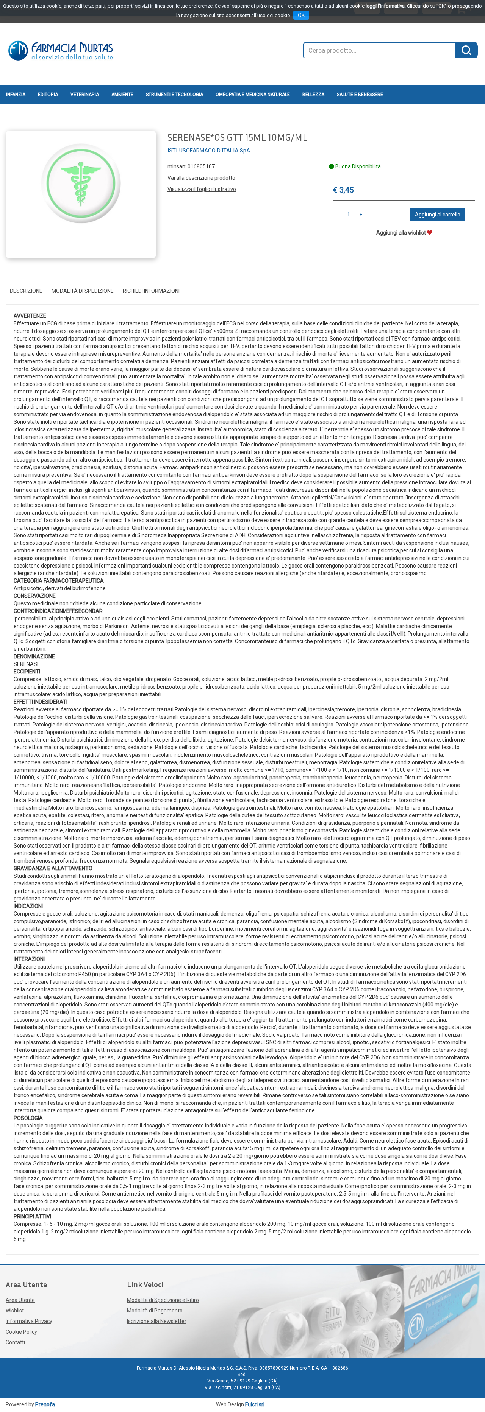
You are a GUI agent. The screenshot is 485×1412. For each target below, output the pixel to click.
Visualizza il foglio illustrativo (201, 189)
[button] (336, 214)
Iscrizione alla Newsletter (156, 1321)
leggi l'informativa (385, 6)
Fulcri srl (254, 1404)
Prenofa (45, 1404)
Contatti (15, 1342)
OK (301, 15)
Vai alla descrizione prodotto (201, 178)
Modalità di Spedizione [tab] (83, 291)
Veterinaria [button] (84, 94)
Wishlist (15, 1311)
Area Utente (20, 1300)
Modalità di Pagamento (155, 1311)
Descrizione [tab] (26, 291)
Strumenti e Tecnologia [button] (174, 94)
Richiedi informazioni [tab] (151, 291)
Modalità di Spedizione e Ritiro (163, 1300)
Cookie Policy (21, 1332)
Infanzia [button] (15, 94)
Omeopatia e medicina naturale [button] (253, 94)
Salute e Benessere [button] (360, 94)
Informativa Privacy (29, 1321)
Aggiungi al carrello (437, 214)
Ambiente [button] (122, 94)
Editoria (48, 94)
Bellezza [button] (313, 94)
